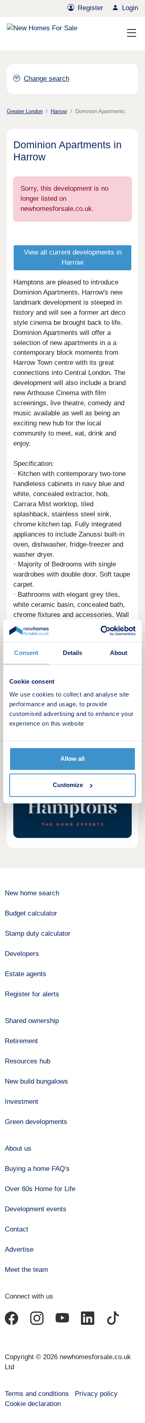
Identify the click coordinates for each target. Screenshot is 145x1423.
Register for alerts (32, 994)
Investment (21, 1101)
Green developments (36, 1122)
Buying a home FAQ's (37, 1169)
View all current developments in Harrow (73, 257)
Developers (22, 954)
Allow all (72, 758)
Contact (16, 1229)
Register (90, 8)
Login (130, 8)
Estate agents (25, 974)
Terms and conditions (37, 1394)
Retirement (21, 1041)
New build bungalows (36, 1081)
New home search (32, 893)
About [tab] (119, 653)
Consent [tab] (26, 653)
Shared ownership (32, 1021)
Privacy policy (96, 1394)
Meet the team (26, 1270)
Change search (46, 78)
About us (18, 1148)
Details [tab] (73, 653)
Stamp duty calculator (37, 933)
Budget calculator (31, 913)
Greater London (25, 111)
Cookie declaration (33, 1404)
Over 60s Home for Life (40, 1189)
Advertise (19, 1249)
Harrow (59, 111)
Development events (35, 1209)
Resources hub (27, 1061)
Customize (68, 785)
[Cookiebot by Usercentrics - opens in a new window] (102, 630)
